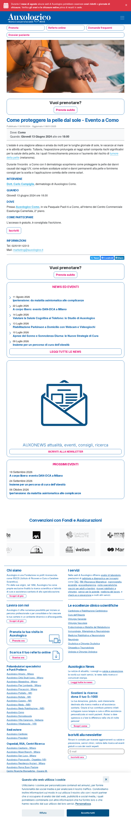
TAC (76, 581)
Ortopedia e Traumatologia (81, 647)
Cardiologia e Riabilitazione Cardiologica (87, 610)
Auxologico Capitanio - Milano (21, 747)
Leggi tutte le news (81, 682)
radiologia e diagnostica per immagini (100, 578)
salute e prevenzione (112, 671)
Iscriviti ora (77, 757)
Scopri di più (16, 596)
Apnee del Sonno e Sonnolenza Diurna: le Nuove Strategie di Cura (55, 336)
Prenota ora (18, 640)
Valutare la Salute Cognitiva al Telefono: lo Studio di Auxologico (54, 318)
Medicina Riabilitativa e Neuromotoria (86, 635)
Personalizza (83, 803)
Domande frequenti (100, 27)
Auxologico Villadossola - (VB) (22, 723)
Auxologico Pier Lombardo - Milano (24, 685)
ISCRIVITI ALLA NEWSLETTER (65, 451)
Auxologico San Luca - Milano (21, 755)
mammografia (114, 581)
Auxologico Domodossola (19, 716)
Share (120, 257)
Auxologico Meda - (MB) (19, 704)
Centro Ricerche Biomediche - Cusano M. (27, 771)
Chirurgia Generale (77, 618)
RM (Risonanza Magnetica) (93, 581)
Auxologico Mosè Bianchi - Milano (23, 751)
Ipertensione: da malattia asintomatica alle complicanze (48, 300)
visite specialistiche (107, 585)
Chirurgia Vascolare (77, 623)
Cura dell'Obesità (76, 614)
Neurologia (73, 639)
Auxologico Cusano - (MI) (19, 700)
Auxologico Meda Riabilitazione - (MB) (25, 708)
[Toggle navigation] (122, 18)
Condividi (108, 257)
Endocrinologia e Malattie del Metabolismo (89, 627)
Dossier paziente (19, 34)
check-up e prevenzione (79, 595)
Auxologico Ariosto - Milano (20, 673)
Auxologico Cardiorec (17, 733)
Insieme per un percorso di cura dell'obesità (41, 345)
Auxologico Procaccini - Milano (22, 689)
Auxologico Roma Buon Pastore (22, 767)
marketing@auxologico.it (28, 250)
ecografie (72, 585)
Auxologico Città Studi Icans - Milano (25, 677)
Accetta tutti (88, 812)
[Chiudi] (106, 779)
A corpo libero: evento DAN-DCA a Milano (40, 309)
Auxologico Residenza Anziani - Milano (26, 763)
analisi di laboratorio (111, 575)
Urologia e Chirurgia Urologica (82, 651)
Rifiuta (43, 812)
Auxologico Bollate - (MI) (19, 696)
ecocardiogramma (87, 585)
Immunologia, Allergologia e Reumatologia (89, 631)
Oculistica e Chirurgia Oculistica (84, 643)
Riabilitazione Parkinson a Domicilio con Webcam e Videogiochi (54, 327)
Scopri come (80, 725)
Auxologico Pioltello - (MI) (19, 693)
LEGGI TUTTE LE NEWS (65, 352)
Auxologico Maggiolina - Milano (22, 681)
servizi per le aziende (88, 591)
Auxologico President (17, 737)
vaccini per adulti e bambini (81, 588)
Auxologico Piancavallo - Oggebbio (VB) (26, 759)
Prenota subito (65, 110)
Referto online (57, 27)
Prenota (13, 27)
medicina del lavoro (110, 591)
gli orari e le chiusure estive (44, 7)
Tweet (96, 257)
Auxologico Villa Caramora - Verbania (25, 719)
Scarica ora (18, 657)
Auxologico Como (27, 207)
